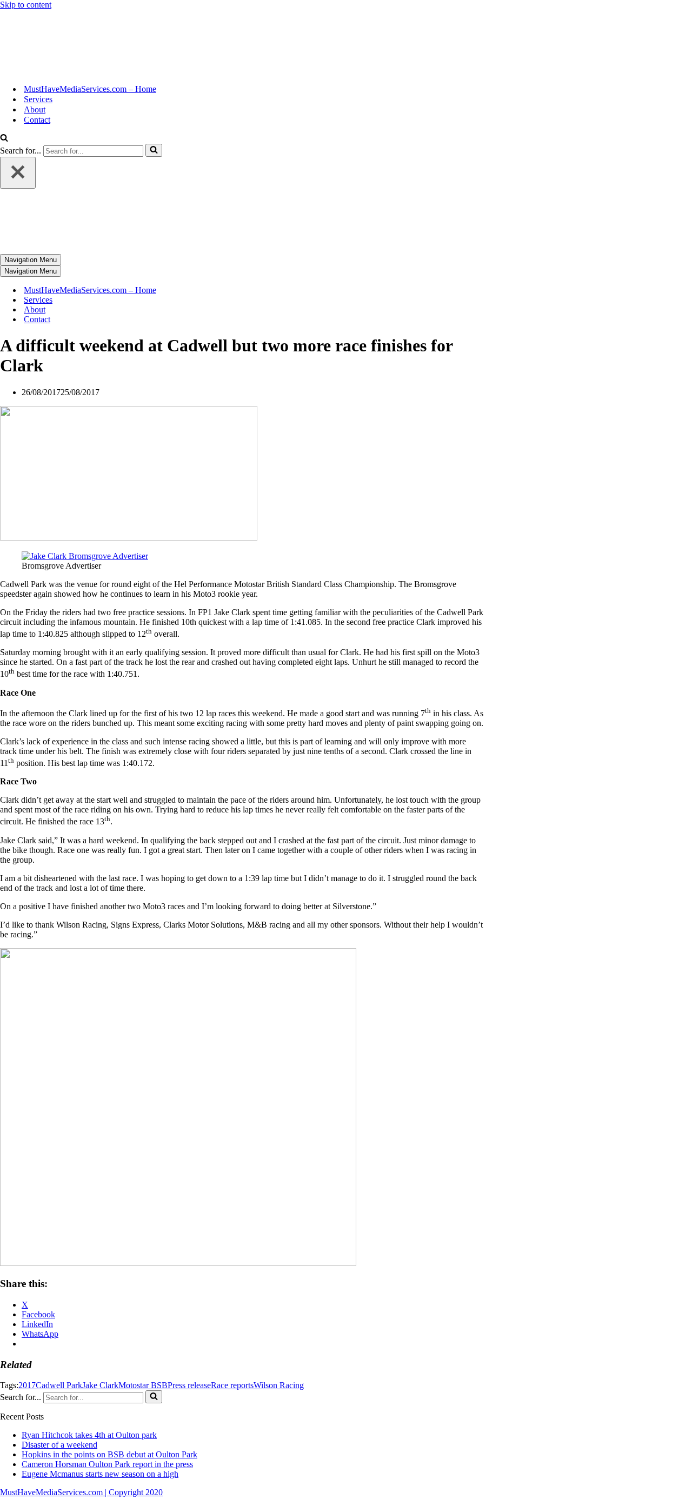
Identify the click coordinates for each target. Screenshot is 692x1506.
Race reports (232, 1385)
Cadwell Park (59, 1385)
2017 (27, 1385)
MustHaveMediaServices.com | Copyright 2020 (81, 1492)
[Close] (18, 173)
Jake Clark (100, 1385)
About (34, 109)
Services (38, 99)
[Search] (4, 138)
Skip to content (25, 4)
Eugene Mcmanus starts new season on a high (100, 1473)
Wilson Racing (279, 1385)
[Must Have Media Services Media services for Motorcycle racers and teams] (40, 70)
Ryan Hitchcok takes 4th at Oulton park (89, 1435)
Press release (189, 1385)
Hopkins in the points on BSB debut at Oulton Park (109, 1454)
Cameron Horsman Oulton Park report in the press (107, 1464)
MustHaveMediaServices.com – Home (90, 89)
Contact (37, 119)
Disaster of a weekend (59, 1444)
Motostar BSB (143, 1385)
